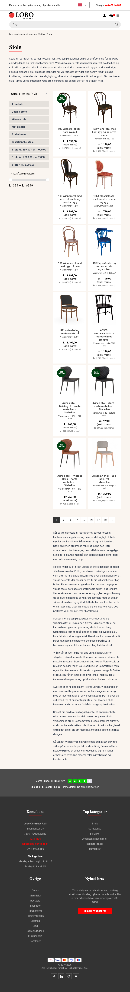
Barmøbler (95, 848)
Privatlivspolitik (35, 915)
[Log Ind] (104, 15)
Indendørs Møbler (36, 34)
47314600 (35, 838)
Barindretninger (94, 843)
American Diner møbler (94, 838)
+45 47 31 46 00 (113, 5)
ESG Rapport (35, 936)
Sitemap (35, 920)
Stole (95, 823)
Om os (35, 890)
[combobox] (65, 24)
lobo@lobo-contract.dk (35, 843)
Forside (13, 34)
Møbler (22, 34)
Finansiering (35, 910)
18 (105, 519)
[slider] (10, 179)
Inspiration (35, 905)
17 (98, 519)
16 (91, 519)
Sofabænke (94, 828)
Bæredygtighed (35, 930)
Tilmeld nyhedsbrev (94, 910)
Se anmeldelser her (88, 786)
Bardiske (95, 833)
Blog (35, 925)
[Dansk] (81, 5)
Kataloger (35, 941)
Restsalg (35, 900)
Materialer (35, 895)
